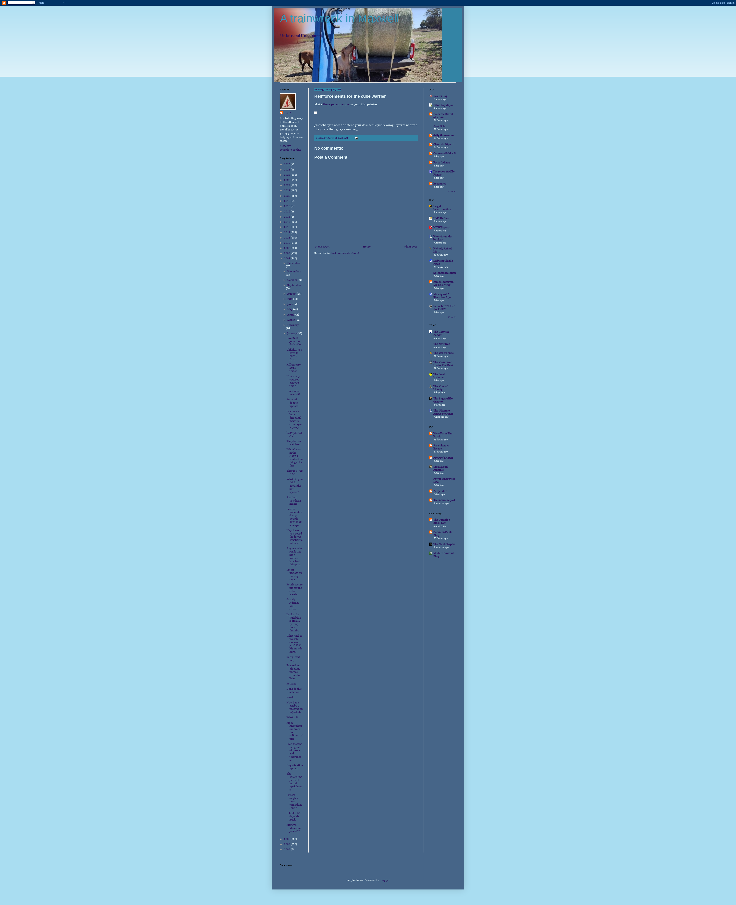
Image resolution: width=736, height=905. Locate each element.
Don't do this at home (294, 690)
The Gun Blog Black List (441, 521)
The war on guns (443, 352)
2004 (287, 849)
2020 (287, 195)
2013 (287, 227)
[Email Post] (356, 137)
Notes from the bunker (442, 238)
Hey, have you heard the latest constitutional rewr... (295, 537)
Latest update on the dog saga (294, 574)
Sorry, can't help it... (293, 658)
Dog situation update (295, 766)
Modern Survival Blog (443, 554)
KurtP (287, 113)
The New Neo (441, 343)
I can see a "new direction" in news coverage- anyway (294, 419)
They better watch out (294, 442)
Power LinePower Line (444, 480)
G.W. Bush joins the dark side (294, 341)
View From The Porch (442, 435)
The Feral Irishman (439, 375)
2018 (287, 206)
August (292, 293)
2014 (287, 221)
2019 (287, 200)
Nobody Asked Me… (442, 250)
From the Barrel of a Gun (443, 115)
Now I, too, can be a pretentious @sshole (295, 707)
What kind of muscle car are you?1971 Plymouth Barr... (294, 643)
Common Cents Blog (442, 533)
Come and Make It (444, 153)
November (294, 271)
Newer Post (322, 246)
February (293, 324)
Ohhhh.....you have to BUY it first (294, 354)
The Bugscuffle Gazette (443, 400)
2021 (287, 190)
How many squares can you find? (293, 381)
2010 (287, 242)
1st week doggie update (292, 402)
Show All (452, 191)
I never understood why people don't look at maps (294, 517)
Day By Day (440, 96)
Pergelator (440, 491)
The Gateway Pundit (441, 333)
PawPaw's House (443, 457)
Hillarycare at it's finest (294, 368)
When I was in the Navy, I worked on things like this (295, 457)
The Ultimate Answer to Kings (443, 412)
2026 (287, 164)
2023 (287, 180)
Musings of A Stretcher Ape (442, 295)
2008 (287, 253)
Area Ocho (439, 126)
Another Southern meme (294, 500)
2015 (287, 216)
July (290, 298)
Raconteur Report (444, 500)
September (294, 285)
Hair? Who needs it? (293, 392)
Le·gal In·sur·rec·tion (442, 207)
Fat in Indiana (441, 162)
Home (367, 246)
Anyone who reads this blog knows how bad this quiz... (294, 556)
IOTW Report (441, 227)
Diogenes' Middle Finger (444, 173)
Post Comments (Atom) (345, 253)
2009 (287, 248)
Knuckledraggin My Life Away (443, 283)
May (290, 309)
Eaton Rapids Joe (443, 105)
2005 (287, 844)
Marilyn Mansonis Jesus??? (294, 828)
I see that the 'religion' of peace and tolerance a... (294, 752)
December (293, 263)
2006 (287, 839)
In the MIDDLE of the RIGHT (444, 307)
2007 (287, 258)
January (292, 333)
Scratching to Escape (441, 447)
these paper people (336, 104)
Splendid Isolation (444, 272)
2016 (287, 211)
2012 (287, 232)
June (290, 304)
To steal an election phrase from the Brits (293, 672)
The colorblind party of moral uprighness (294, 781)
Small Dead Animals (440, 468)
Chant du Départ (443, 144)
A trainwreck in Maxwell (339, 18)
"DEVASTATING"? (294, 434)
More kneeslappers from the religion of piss (295, 730)
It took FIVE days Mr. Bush (294, 816)
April (290, 314)
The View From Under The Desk (443, 363)
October (292, 279)
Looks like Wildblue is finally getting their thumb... (294, 622)
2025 (287, 169)
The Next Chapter (444, 544)
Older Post (410, 246)
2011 (287, 237)
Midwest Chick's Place (443, 262)
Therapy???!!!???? (295, 472)
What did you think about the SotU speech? (295, 485)
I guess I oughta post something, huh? (294, 801)
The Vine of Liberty (440, 387)
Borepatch (439, 183)
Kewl (290, 697)
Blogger (385, 880)
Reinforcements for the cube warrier (295, 589)
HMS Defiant (441, 218)
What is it (292, 717)
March (291, 319)
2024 (287, 174)
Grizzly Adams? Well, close (293, 604)
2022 (287, 185)
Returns (291, 683)
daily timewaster (443, 135)
